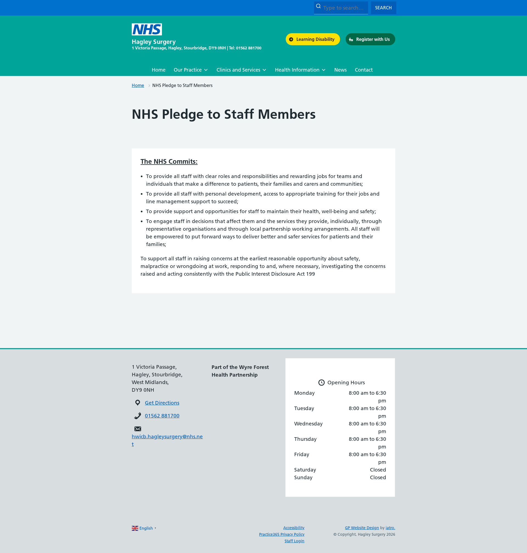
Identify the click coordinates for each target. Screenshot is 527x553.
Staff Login (294, 540)
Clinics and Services (238, 70)
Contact (364, 70)
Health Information (297, 70)
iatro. (390, 527)
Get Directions (162, 403)
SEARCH (383, 7)
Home (159, 70)
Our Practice (188, 70)
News (340, 70)
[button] (313, 39)
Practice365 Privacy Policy (281, 534)
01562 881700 (162, 416)
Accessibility (293, 527)
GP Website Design (362, 527)
